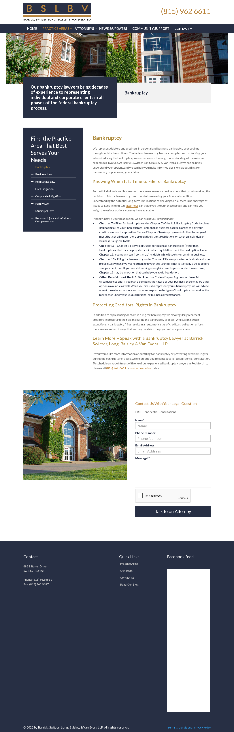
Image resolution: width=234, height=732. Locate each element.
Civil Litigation (44, 189)
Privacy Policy (202, 727)
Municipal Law (44, 211)
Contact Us (127, 577)
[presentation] (163, 496)
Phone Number (145, 433)
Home (32, 29)
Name (139, 420)
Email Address (145, 445)
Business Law (43, 174)
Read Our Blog (129, 584)
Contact (182, 28)
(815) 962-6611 (116, 368)
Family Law (42, 203)
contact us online (140, 368)
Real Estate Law (45, 181)
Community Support (150, 29)
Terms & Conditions (180, 727)
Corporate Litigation (48, 196)
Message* (142, 458)
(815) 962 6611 (186, 11)
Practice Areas (55, 29)
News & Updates (113, 29)
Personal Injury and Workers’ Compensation (53, 219)
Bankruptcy (42, 167)
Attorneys (84, 29)
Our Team (126, 570)
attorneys (132, 205)
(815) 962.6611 (42, 579)
